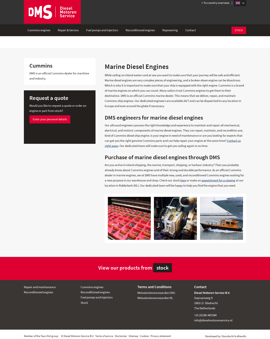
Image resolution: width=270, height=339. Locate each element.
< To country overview (215, 3)
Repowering (170, 30)
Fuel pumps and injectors (102, 30)
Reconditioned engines (140, 30)
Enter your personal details (50, 119)
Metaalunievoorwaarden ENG (156, 293)
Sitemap (133, 336)
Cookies (144, 336)
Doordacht (228, 336)
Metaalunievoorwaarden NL (155, 298)
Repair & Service (68, 30)
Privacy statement (160, 336)
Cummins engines (39, 30)
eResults (241, 336)
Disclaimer (121, 336)
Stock (239, 30)
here (183, 180)
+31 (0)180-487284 (205, 315)
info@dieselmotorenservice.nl (213, 320)
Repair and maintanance (40, 287)
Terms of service (104, 336)
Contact (190, 30)
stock (162, 267)
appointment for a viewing (218, 180)
